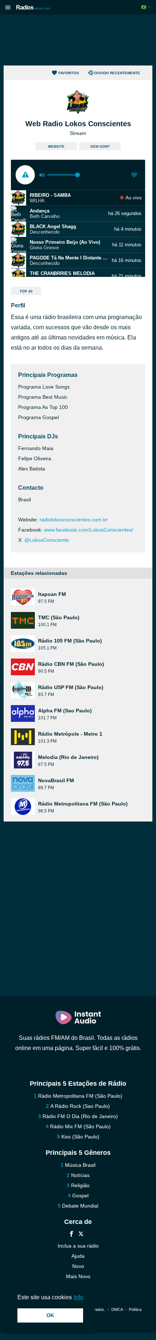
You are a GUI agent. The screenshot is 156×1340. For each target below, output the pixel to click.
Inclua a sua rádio (78, 1246)
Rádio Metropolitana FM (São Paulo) (80, 1096)
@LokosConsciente (46, 540)
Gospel (80, 1195)
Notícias (80, 1175)
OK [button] (50, 1315)
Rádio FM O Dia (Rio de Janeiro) (80, 1116)
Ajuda (78, 1256)
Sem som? (100, 146)
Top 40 (26, 291)
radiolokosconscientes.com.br (74, 519)
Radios (33, 7)
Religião (80, 1185)
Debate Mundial (80, 1206)
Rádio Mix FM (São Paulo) (80, 1126)
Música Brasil (80, 1165)
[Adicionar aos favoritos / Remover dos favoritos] (134, 176)
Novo (78, 1266)
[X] (81, 1235)
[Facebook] (71, 1235)
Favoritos (68, 73)
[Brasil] (146, 7)
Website (56, 146)
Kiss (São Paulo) (80, 1137)
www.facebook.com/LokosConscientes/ (88, 530)
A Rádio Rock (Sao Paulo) (80, 1106)
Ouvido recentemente (117, 73)
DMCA (117, 1309)
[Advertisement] (78, 40)
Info (78, 1297)
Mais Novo (78, 1276)
